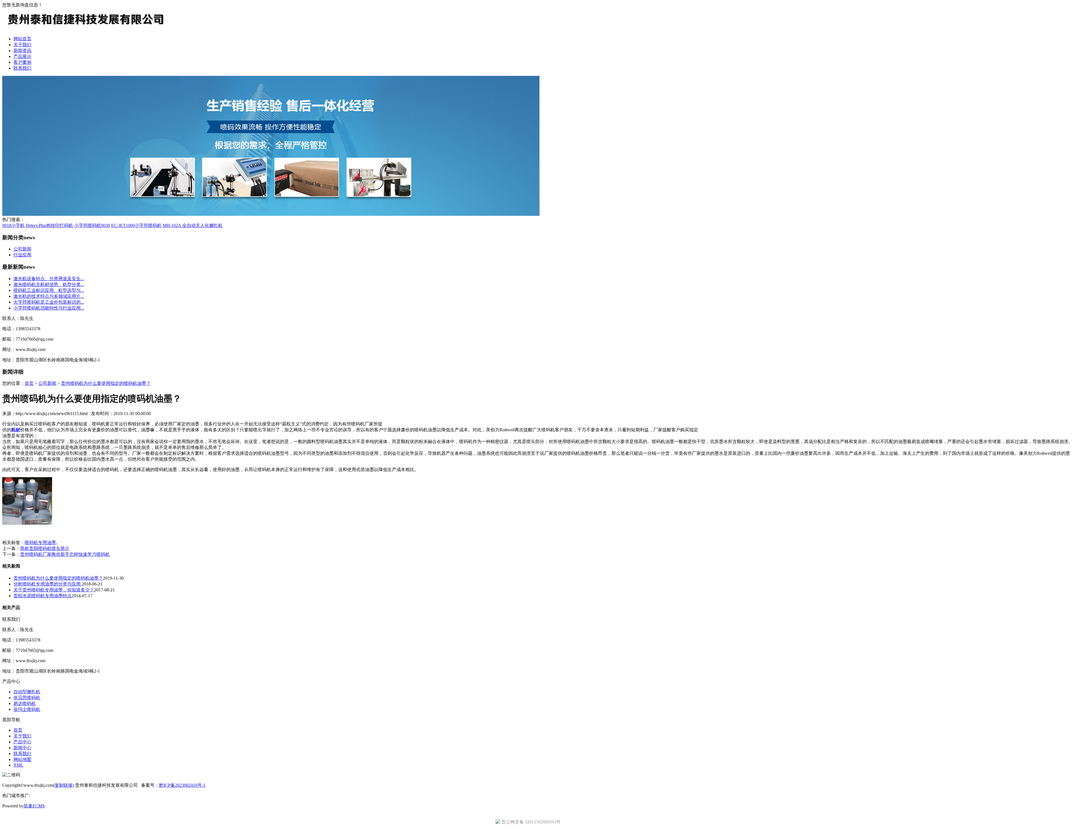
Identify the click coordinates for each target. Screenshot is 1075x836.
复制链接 (64, 785)
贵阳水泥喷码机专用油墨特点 (42, 595)
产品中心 (22, 741)
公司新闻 (22, 249)
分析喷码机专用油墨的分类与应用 (47, 584)
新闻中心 (22, 747)
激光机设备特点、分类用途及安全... (48, 278)
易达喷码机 (24, 703)
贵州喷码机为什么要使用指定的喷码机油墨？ (106, 383)
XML (18, 765)
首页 (29, 383)
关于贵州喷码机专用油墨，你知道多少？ (53, 589)
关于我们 (22, 44)
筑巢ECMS (34, 806)
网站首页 (22, 38)
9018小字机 (13, 225)
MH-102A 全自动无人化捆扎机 (193, 225)
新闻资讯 (22, 50)
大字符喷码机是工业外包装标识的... (48, 302)
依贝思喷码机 (26, 697)
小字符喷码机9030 (92, 225)
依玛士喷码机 (26, 709)
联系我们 (22, 68)
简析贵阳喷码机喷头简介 (44, 548)
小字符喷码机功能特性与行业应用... (48, 308)
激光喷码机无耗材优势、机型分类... (48, 284)
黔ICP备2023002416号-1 (182, 785)
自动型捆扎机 (26, 691)
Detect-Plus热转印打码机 (49, 225)
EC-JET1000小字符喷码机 (136, 225)
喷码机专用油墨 (40, 542)
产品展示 (22, 56)
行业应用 (22, 254)
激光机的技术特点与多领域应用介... (48, 296)
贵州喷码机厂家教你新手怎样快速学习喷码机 (65, 554)
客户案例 (22, 62)
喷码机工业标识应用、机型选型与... (48, 290)
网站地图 (22, 759)
